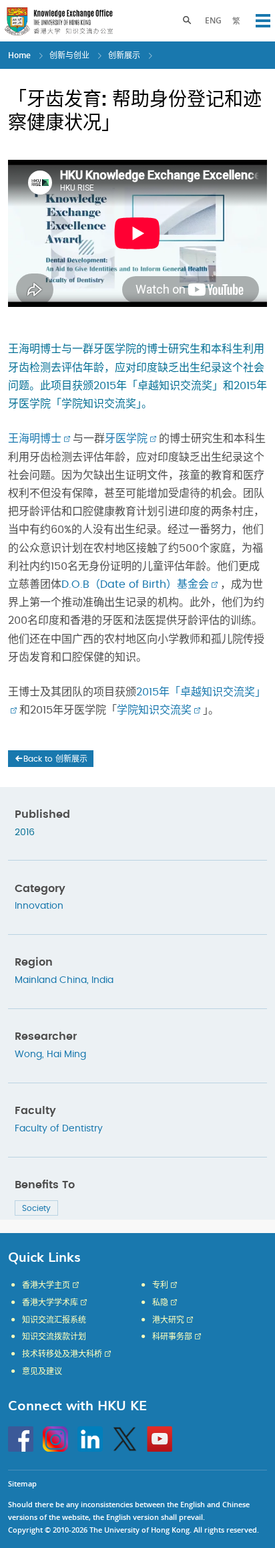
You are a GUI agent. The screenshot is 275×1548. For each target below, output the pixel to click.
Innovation (39, 906)
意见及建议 (42, 1371)
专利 (160, 1285)
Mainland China (51, 980)
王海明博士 (34, 438)
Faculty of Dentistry (59, 1128)
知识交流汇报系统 (54, 1320)
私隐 (160, 1303)
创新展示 (124, 55)
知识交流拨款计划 (54, 1337)
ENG (213, 20)
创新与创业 (69, 55)
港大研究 (168, 1320)
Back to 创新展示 (55, 759)
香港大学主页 (46, 1285)
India (102, 980)
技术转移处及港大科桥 (62, 1354)
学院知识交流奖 (154, 710)
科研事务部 (172, 1337)
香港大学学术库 (50, 1303)
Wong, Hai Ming (50, 1054)
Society (36, 1208)
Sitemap (22, 1483)
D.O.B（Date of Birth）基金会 (135, 584)
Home (19, 55)
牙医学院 (126, 438)
